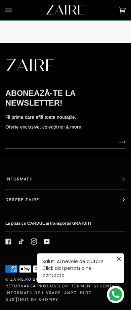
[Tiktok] (21, 241)
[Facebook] (8, 241)
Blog (86, 292)
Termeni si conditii (96, 285)
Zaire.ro (21, 279)
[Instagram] (34, 241)
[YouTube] (47, 241)
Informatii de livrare (33, 292)
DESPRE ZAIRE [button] (22, 199)
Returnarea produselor (36, 285)
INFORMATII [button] (19, 178)
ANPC (70, 292)
